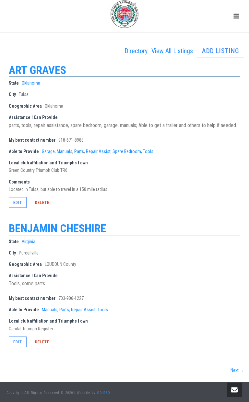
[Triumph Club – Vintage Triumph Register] (124, 14)
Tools (148, 151)
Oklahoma (31, 83)
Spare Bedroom (127, 151)
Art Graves (37, 70)
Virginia (28, 241)
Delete (42, 202)
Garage (48, 151)
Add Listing (220, 51)
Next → (237, 370)
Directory (136, 51)
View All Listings (172, 51)
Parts (79, 151)
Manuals (64, 151)
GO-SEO (103, 393)
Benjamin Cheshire (57, 228)
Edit (17, 202)
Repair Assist (98, 151)
